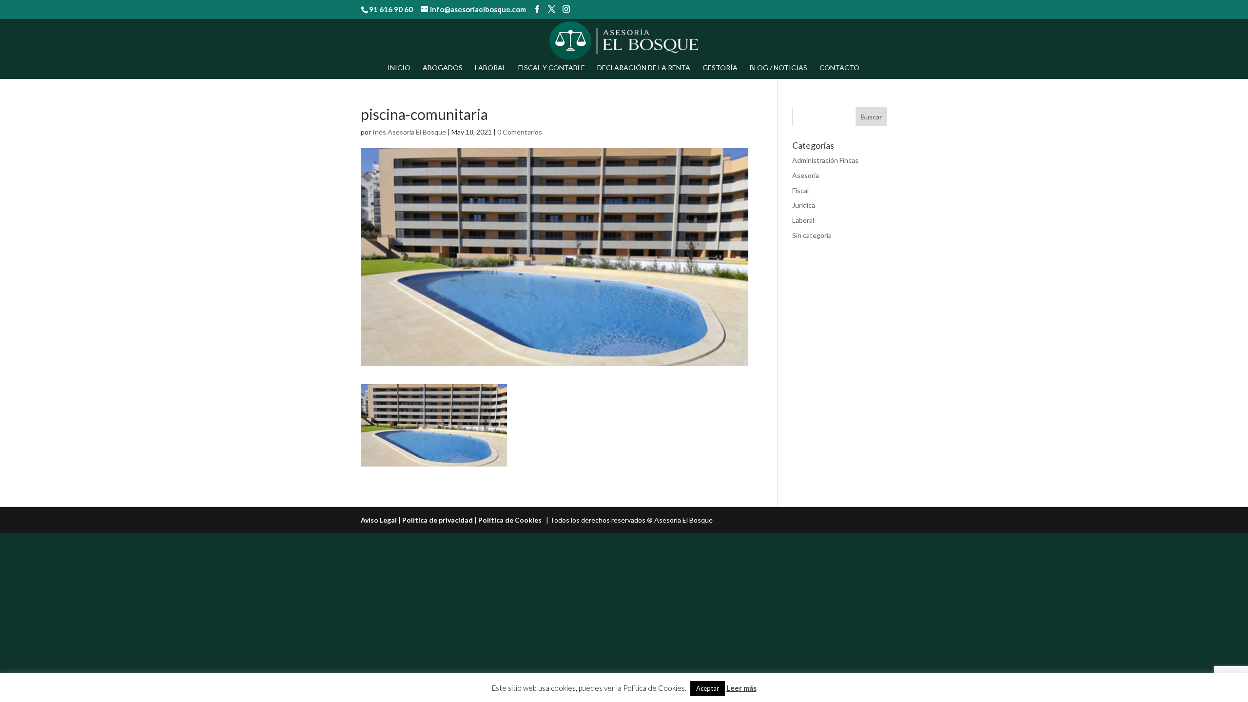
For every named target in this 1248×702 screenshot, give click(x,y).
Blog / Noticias (778, 68)
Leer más (741, 687)
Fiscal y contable (551, 68)
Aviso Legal (379, 520)
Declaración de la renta (643, 68)
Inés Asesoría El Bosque (409, 132)
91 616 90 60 (391, 9)
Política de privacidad (437, 520)
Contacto (839, 68)
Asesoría (805, 175)
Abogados (443, 68)
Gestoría (720, 68)
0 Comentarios (519, 132)
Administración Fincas (825, 160)
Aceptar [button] (707, 688)
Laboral (490, 68)
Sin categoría (812, 235)
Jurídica (803, 205)
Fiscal (800, 190)
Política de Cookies (510, 520)
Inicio (399, 68)
